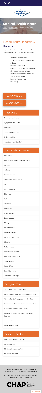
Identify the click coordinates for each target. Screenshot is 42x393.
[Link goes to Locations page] (9, 3)
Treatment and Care (11, 132)
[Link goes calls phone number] (4, 3)
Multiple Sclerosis (10, 232)
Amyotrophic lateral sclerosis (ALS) (17, 160)
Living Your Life (9, 137)
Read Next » (14, 102)
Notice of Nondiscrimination (28, 371)
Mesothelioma (9, 228)
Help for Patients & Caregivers (15, 339)
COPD (6, 184)
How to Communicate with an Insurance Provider (18, 314)
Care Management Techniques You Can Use (20, 294)
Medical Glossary (10, 344)
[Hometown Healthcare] (21, 12)
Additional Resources (12, 321)
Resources (13, 28)
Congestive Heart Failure (13, 179)
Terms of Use (27, 369)
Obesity (7, 242)
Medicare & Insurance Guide (14, 349)
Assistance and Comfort (13, 142)
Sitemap (19, 369)
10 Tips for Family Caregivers (15, 289)
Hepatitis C (8, 208)
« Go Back (14, 96)
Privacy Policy (10, 369)
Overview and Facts (11, 118)
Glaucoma (7, 204)
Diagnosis (7, 127)
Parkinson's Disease (11, 252)
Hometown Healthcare (17, 375)
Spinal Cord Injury (10, 271)
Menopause (8, 223)
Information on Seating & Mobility (16, 309)
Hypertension (9, 213)
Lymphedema (9, 218)
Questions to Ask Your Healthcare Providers (20, 304)
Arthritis (7, 165)
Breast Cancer (9, 175)
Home (5, 28)
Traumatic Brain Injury (12, 276)
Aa (33, 391)
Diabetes (7, 194)
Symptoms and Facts (12, 123)
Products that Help (11, 326)
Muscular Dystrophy (11, 237)
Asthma (7, 170)
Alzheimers (8, 155)
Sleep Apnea (9, 261)
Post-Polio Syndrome (12, 256)
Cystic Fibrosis (9, 189)
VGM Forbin (28, 377)
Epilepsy (7, 199)
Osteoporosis (9, 247)
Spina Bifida (8, 266)
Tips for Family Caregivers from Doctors (18, 299)
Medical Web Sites (11, 354)
